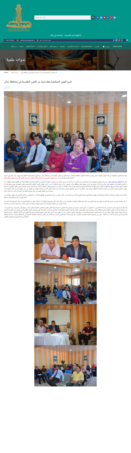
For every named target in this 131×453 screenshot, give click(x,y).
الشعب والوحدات (41, 46)
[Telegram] (114, 17)
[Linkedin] (107, 17)
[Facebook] (97, 17)
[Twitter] (101, 17)
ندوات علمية (7, 88)
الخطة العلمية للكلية (86, 46)
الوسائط (62, 46)
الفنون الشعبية (49, 184)
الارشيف (97, 46)
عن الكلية (13, 46)
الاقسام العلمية (30, 46)
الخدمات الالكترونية (73, 46)
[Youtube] (104, 17)
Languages (117, 46)
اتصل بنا (107, 47)
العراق (88, 184)
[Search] (93, 17)
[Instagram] (111, 17)
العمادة (21, 46)
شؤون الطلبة (53, 46)
